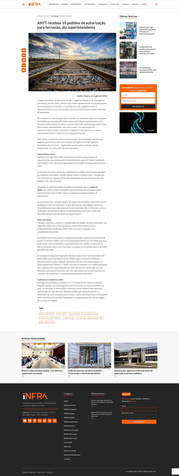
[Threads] (55, 421)
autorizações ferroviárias (89, 314)
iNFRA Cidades (69, 418)
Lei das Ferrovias (68, 318)
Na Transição (89, 4)
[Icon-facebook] (35, 421)
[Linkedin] (30, 421)
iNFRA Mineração (70, 434)
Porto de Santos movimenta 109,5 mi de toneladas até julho (147, 70)
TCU (101, 318)
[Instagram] (40, 421)
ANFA (58, 314)
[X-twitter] (50, 421)
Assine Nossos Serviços (72, 455)
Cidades (125, 4)
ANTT (64, 314)
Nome (124, 406)
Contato (67, 459)
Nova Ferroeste (93, 318)
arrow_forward (23, 376)
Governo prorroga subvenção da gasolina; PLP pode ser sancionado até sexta (147, 30)
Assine (144, 4)
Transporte (53, 4)
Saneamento (76, 4)
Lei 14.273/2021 (55, 318)
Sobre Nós (67, 446)
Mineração (103, 4)
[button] (23, 4)
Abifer (41, 314)
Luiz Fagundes (81, 318)
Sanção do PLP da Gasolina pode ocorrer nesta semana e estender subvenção (147, 50)
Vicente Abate (49, 322)
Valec (41, 322)
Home (66, 401)
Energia (65, 4)
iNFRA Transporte (70, 409)
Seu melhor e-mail (127, 413)
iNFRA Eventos (69, 426)
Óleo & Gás (115, 4)
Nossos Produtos (70, 451)
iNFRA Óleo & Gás (70, 438)
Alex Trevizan (50, 314)
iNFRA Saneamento (71, 422)
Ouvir (151, 130)
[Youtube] (25, 421)
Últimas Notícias (128, 16)
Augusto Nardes (74, 314)
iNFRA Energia (69, 413)
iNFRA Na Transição (71, 430)
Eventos (135, 4)
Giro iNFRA (68, 442)
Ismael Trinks (43, 318)
